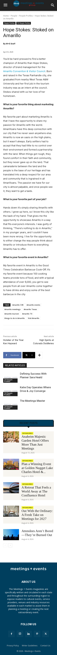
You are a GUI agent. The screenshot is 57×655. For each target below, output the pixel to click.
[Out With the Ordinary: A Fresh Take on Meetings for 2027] (11, 511)
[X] (45, 634)
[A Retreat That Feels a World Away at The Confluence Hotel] (11, 487)
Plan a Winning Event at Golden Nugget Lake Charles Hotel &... (37, 468)
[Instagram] (20, 634)
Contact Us (45, 645)
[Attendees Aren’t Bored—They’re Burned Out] (11, 534)
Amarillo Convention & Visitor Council (24, 71)
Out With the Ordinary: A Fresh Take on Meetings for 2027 (37, 515)
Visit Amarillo (33, 318)
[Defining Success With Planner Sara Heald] (10, 377)
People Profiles (26, 15)
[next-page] (10, 545)
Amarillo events (33, 305)
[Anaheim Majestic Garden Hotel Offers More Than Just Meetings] (11, 436)
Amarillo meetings (12, 309)
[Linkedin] (28, 634)
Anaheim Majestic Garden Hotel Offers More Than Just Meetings (35, 442)
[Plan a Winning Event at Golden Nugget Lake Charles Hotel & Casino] (11, 464)
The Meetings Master (32, 400)
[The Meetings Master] (10, 404)
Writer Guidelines (29, 645)
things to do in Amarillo (14, 318)
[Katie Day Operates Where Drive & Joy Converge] (10, 391)
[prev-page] (5, 545)
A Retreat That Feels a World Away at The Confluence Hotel (36, 491)
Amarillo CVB (17, 305)
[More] (39, 355)
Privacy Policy (13, 645)
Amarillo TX (27, 314)
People (14, 15)
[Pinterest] (37, 634)
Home (6, 15)
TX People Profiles (23, 23)
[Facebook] (11, 634)
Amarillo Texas (30, 309)
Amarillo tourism (11, 314)
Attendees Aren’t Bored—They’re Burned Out (37, 533)
